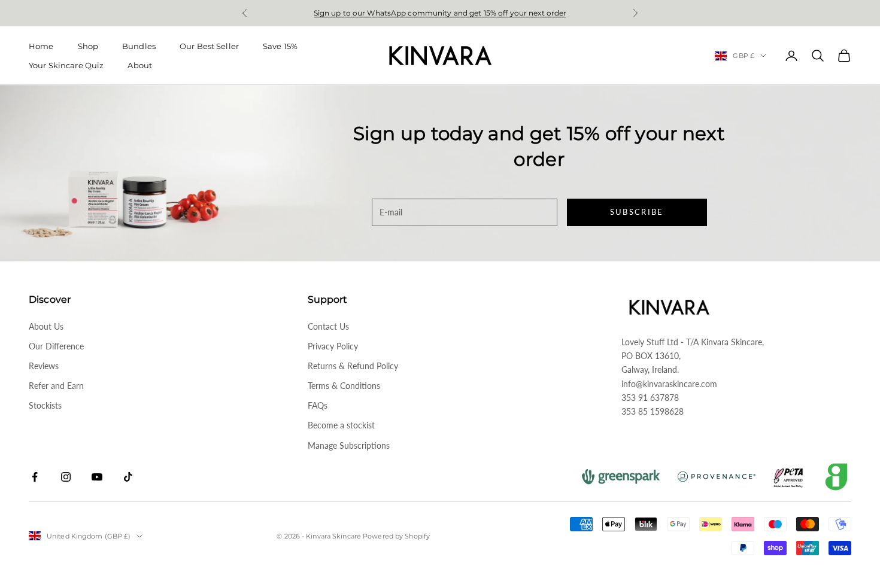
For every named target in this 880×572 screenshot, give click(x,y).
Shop (88, 46)
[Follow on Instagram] (66, 477)
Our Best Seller (209, 46)
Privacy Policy (333, 346)
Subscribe (637, 212)
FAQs (317, 405)
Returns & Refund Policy (353, 366)
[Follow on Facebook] (35, 477)
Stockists (45, 405)
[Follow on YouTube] (97, 477)
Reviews (44, 366)
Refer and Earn (56, 386)
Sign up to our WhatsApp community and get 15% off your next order (440, 12)
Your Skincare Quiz (66, 65)
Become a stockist (341, 425)
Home (41, 46)
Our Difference (56, 346)
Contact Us (328, 326)
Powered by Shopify (396, 536)
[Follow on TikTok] (128, 477)
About (140, 65)
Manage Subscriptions (349, 445)
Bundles (139, 46)
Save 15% (280, 46)
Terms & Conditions (344, 386)
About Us (46, 326)
